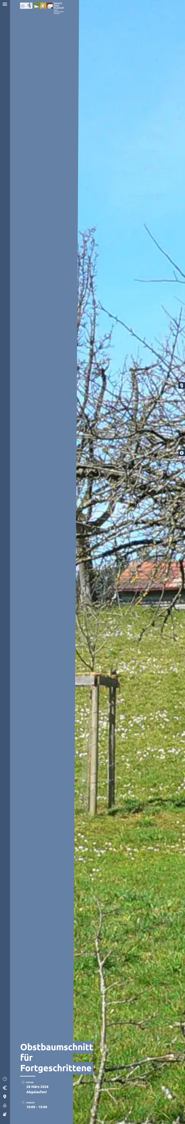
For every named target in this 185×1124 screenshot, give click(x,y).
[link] (181, 453)
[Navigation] (5, 4)
